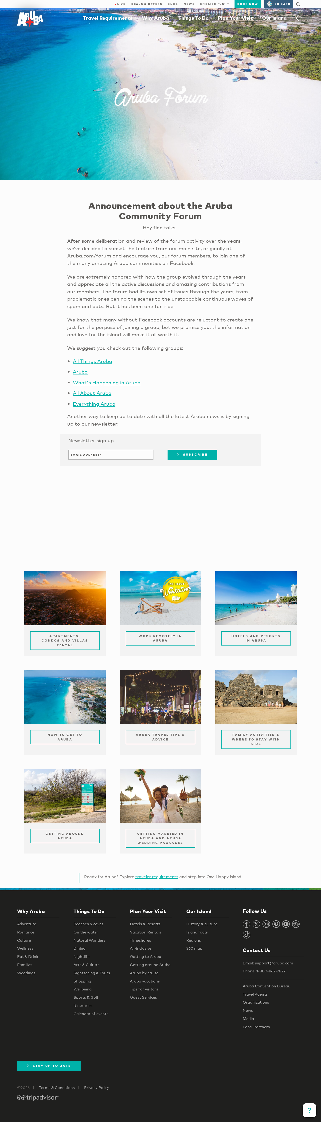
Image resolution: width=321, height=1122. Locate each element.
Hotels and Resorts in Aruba (256, 638)
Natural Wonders (90, 940)
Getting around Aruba (150, 965)
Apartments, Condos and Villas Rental (65, 640)
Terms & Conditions (57, 1087)
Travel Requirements (108, 18)
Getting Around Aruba (65, 836)
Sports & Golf (86, 997)
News (189, 4)
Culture (24, 940)
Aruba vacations (145, 981)
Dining (80, 948)
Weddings (26, 973)
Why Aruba (155, 18)
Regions (193, 940)
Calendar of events (91, 1014)
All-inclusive (140, 948)
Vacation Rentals (145, 932)
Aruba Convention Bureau (266, 986)
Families (24, 965)
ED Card (282, 4)
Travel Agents (255, 994)
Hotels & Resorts (145, 924)
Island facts (197, 932)
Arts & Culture (87, 965)
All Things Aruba (92, 361)
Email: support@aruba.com (268, 963)
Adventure (26, 924)
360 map (194, 948)
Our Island (274, 18)
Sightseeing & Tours (92, 973)
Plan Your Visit (235, 18)
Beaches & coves (88, 924)
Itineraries (83, 1005)
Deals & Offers (146, 4)
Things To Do (193, 18)
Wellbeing (83, 989)
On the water (86, 932)
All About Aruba (92, 393)
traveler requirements (156, 876)
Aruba (80, 372)
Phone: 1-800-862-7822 (264, 971)
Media (248, 1018)
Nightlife (82, 956)
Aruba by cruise (144, 973)
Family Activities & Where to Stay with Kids (256, 739)
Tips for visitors (144, 989)
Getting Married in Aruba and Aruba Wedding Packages (160, 838)
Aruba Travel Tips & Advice (160, 737)
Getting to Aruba (145, 956)
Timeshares (140, 940)
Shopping (82, 981)
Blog (173, 4)
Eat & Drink (27, 956)
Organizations (256, 1002)
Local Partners (256, 1027)
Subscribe (195, 454)
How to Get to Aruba (65, 737)
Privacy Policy (96, 1087)
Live (120, 4)
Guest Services (143, 997)
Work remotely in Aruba (160, 638)
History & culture (201, 924)
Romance (25, 932)
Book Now (247, 4)
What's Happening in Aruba (107, 382)
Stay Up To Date (52, 1066)
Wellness (25, 948)
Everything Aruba (94, 404)
